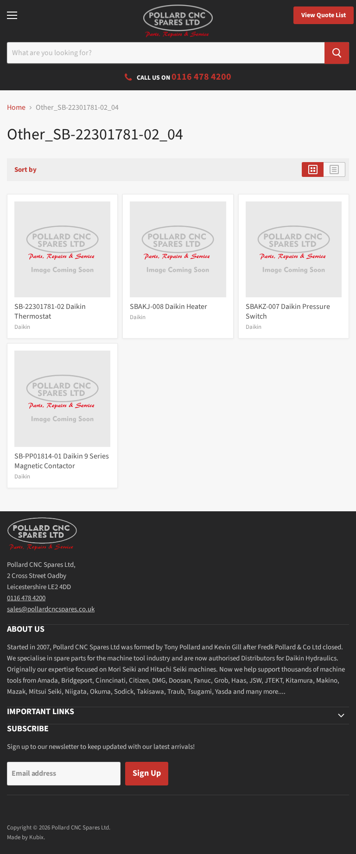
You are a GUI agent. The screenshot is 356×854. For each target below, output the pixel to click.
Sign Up (147, 773)
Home (16, 107)
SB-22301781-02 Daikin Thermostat (50, 311)
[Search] (336, 53)
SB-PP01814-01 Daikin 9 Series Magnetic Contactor (61, 461)
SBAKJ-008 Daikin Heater (168, 306)
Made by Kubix (25, 837)
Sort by (25, 170)
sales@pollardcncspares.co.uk (51, 609)
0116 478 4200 (26, 598)
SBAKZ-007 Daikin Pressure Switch (288, 311)
